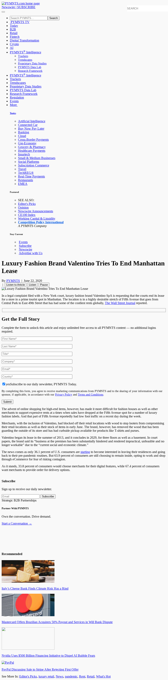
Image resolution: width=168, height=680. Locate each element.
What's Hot (103, 676)
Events (14, 101)
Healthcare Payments (31, 150)
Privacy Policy (63, 394)
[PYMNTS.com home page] (21, 3)
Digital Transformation (24, 40)
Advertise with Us (30, 253)
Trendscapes (25, 59)
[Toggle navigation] (3, 11)
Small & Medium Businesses (36, 158)
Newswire (8, 7)
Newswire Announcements (35, 211)
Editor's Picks (27, 204)
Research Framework (30, 70)
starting (85, 452)
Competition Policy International (41, 222)
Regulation (17, 97)
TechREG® (26, 172)
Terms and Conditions (90, 394)
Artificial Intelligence (31, 121)
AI (11, 47)
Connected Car (27, 125)
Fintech (14, 36)
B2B (13, 29)
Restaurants (25, 180)
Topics (13, 113)
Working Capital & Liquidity (36, 218)
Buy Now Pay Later (31, 128)
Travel (22, 169)
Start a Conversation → (17, 523)
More (14, 105)
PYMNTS (13, 280)
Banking (23, 132)
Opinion (23, 207)
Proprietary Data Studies (32, 63)
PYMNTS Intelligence (25, 52)
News (59, 676)
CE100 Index (26, 215)
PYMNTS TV (20, 22)
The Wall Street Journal (120, 303)
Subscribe (25, 245)
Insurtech (24, 154)
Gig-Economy (27, 143)
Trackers (23, 56)
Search (53, 18)
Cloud (22, 136)
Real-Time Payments (31, 176)
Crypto (14, 44)
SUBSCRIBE (26, 7)
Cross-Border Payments (33, 139)
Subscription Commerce (33, 165)
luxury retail (46, 676)
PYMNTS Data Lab (29, 67)
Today (14, 25)
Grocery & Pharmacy (32, 147)
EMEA (22, 183)
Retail (13, 33)
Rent (82, 676)
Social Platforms (28, 161)
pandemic (71, 676)
